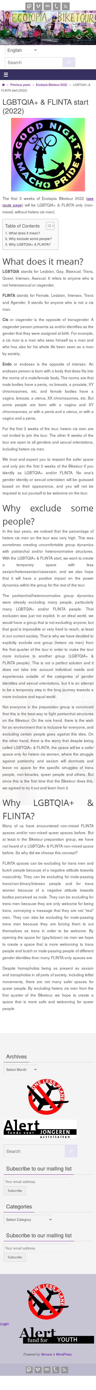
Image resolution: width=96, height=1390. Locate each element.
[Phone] (57, 6)
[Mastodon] (29, 6)
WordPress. (64, 1354)
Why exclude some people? (30, 238)
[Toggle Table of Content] (47, 226)
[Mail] (47, 6)
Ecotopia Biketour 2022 (51, 84)
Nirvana (46, 1354)
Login (4, 1323)
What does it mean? (24, 232)
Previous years (20, 84)
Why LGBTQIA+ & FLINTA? (30, 244)
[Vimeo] (38, 6)
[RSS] (66, 6)
